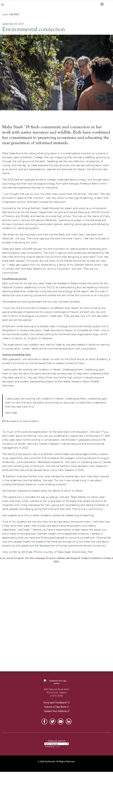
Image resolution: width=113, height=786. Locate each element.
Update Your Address (55, 711)
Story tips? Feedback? (55, 702)
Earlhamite (50, 761)
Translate (64, 747)
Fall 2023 (14, 14)
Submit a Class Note (55, 707)
